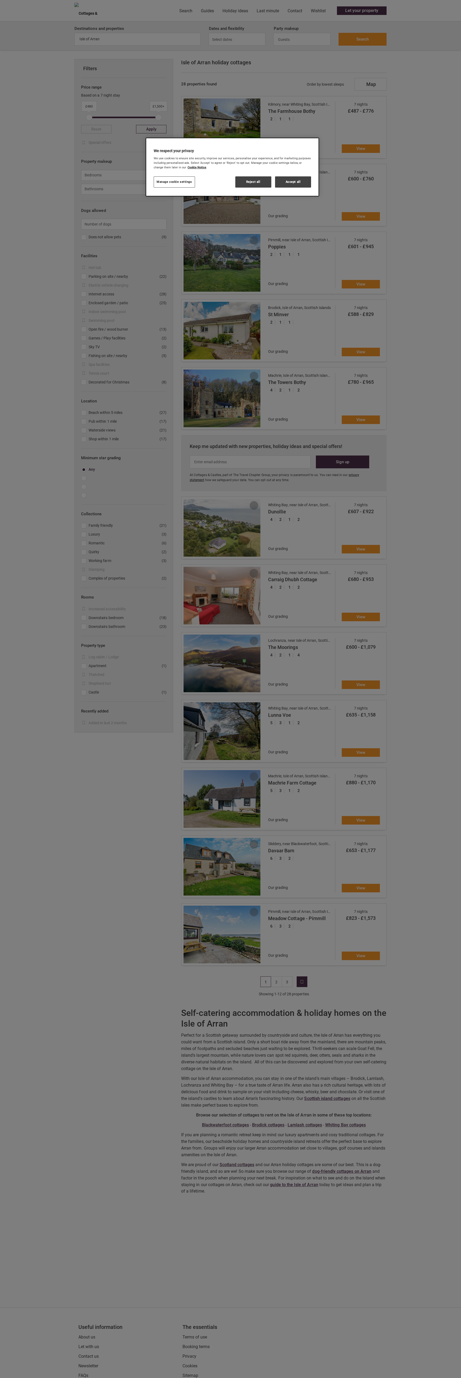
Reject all (253, 182)
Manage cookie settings (174, 182)
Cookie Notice (197, 167)
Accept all (293, 182)
